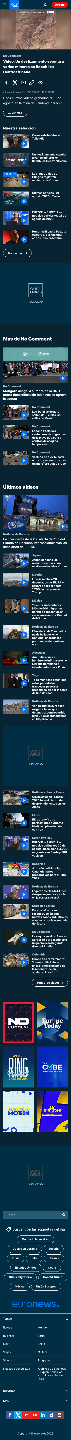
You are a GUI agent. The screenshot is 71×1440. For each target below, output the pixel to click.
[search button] (64, 1215)
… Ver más (15, 112)
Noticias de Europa (16, 534)
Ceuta (52, 1267)
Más (6, 1401)
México (37, 600)
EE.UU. (36, 814)
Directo (60, 4)
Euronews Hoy (42, 837)
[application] (35, 29)
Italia (34, 1258)
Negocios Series (43, 905)
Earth (41, 1335)
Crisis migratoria (20, 1277)
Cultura (42, 1352)
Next (6, 1344)
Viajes (7, 1352)
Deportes (38, 863)
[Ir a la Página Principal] (14, 4)
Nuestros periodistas (16, 1368)
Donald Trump (52, 1277)
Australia (38, 652)
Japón (36, 555)
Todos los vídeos (48, 982)
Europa (7, 1327)
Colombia (38, 954)
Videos (7, 1360)
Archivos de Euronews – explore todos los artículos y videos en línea (52, 1373)
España (54, 1248)
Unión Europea (46, 1286)
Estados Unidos (25, 1267)
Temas (7, 1318)
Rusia (15, 1258)
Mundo (42, 1327)
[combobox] (35, 1215)
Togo (35, 675)
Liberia (37, 574)
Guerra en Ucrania (25, 1248)
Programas (45, 1360)
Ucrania (54, 1258)
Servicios (9, 1391)
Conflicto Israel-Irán (35, 1239)
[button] (17, 253)
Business (8, 1335)
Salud (41, 1344)
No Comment (12, 386)
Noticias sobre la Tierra (48, 792)
